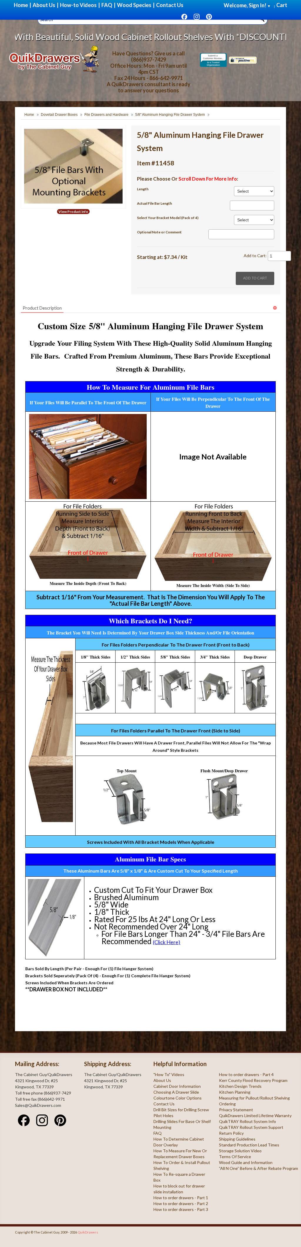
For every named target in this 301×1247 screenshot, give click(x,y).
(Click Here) (166, 942)
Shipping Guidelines (237, 1138)
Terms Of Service (235, 1156)
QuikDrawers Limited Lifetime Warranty (255, 1115)
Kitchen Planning (234, 1092)
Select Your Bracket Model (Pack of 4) (167, 218)
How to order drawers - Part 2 (180, 1203)
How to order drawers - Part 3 (180, 1209)
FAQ (157, 1133)
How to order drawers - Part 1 (180, 1197)
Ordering (227, 1103)
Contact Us (164, 1103)
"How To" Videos (168, 1074)
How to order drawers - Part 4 (246, 1074)
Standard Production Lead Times (249, 1144)
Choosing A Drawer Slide (176, 1092)
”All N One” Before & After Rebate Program (258, 1168)
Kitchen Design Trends (240, 1086)
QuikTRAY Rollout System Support (251, 1127)
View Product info (73, 211)
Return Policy (231, 1133)
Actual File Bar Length (154, 203)
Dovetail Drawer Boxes (59, 115)
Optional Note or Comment (159, 232)
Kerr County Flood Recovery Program (253, 1080)
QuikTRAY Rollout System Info (247, 1121)
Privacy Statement (236, 1109)
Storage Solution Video (240, 1150)
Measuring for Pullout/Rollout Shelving (254, 1097)
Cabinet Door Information (177, 1086)
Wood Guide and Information (245, 1162)
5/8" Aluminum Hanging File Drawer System (170, 115)
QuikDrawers (88, 1232)
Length (142, 189)
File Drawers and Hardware (106, 115)
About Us (162, 1080)
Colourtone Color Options (177, 1097)
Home (29, 115)
